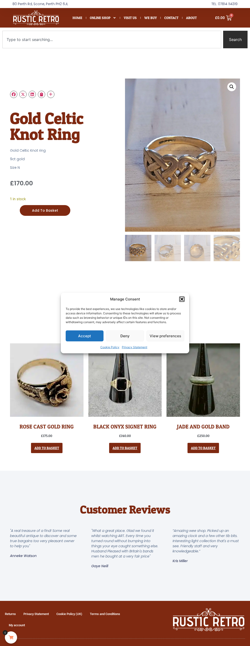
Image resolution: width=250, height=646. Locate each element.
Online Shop (100, 18)
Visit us (130, 18)
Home (77, 18)
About (191, 18)
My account (17, 625)
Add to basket (45, 210)
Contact (171, 18)
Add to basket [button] (46, 448)
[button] (181, 299)
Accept (84, 335)
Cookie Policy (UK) (69, 614)
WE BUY (150, 18)
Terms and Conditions (105, 614)
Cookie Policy (109, 347)
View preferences (165, 335)
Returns (10, 614)
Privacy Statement (134, 347)
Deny (125, 335)
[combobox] (111, 39)
